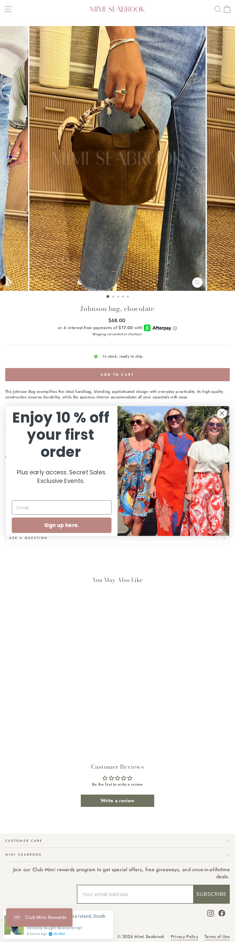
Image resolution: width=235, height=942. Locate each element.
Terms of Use (217, 937)
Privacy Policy (185, 937)
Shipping (99, 334)
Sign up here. (61, 525)
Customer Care (24, 840)
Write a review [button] (118, 800)
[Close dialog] (222, 413)
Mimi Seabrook (23, 854)
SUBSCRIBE (211, 894)
